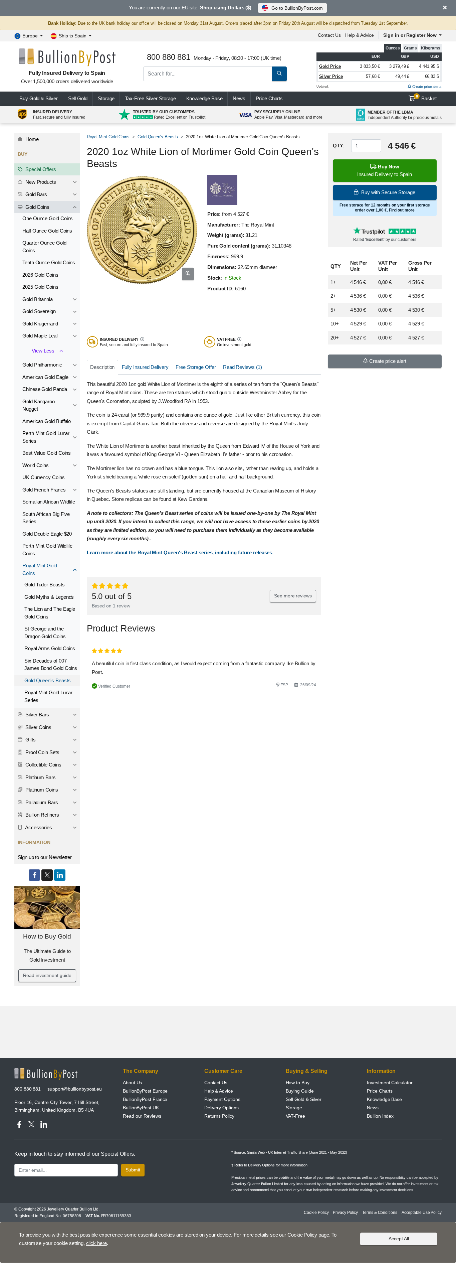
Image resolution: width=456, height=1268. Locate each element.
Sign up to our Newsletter (45, 857)
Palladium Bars (41, 802)
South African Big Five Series (46, 518)
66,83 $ (432, 76)
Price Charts (380, 1091)
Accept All (399, 1238)
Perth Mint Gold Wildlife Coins (47, 549)
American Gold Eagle (45, 377)
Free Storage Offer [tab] (196, 367)
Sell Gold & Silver (304, 1099)
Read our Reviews (142, 1116)
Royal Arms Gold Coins (49, 648)
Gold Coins (36, 207)
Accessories (38, 827)
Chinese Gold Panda (44, 389)
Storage (106, 98)
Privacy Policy (345, 1212)
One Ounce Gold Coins (47, 218)
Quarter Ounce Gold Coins (44, 246)
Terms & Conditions (379, 1212)
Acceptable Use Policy (422, 1212)
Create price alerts (426, 87)
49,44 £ (402, 76)
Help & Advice (359, 35)
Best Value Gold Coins (46, 453)
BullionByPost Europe (145, 1091)
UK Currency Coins (43, 477)
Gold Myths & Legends (49, 597)
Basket (426, 98)
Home (31, 139)
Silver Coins (37, 727)
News (239, 98)
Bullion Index (380, 1116)
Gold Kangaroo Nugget (38, 405)
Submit (133, 1169)
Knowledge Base (204, 98)
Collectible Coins (42, 764)
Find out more (402, 210)
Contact (329, 35)
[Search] (279, 73)
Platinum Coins (41, 790)
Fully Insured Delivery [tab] (145, 367)
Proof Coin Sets (41, 752)
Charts (269, 98)
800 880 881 (27, 1089)
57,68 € (373, 76)
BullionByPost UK (141, 1107)
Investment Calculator (389, 1082)
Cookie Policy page (308, 1235)
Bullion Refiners (41, 815)
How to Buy (297, 1082)
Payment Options (222, 1099)
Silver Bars (36, 714)
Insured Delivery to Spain (384, 170)
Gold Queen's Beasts (158, 136)
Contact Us (215, 1082)
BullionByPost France (145, 1099)
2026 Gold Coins (40, 275)
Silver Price (331, 76)
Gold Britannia (37, 299)
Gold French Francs (44, 489)
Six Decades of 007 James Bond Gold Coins (50, 664)
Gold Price (330, 66)
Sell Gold (77, 98)
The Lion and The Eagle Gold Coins (49, 612)
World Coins (35, 465)
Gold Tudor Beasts (44, 584)
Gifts (30, 739)
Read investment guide (47, 975)
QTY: (339, 145)
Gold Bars (35, 194)
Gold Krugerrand (40, 323)
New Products (40, 182)
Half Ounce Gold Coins (47, 231)
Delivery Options (221, 1107)
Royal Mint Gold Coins (108, 136)
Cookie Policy (316, 1212)
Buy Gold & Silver (38, 98)
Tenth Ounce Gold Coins (48, 262)
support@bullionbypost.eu (74, 1089)
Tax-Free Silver (150, 98)
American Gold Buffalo (46, 421)
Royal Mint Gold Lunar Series (48, 696)
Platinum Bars (40, 777)
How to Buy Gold (47, 936)
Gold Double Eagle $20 (47, 534)
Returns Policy (219, 1116)
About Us (132, 1082)
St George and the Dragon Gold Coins (45, 632)
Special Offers (40, 169)
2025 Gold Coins (40, 287)
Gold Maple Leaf (40, 335)
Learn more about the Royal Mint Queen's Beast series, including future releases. (180, 552)
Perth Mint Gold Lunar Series (45, 437)
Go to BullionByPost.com (297, 8)
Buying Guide (300, 1091)
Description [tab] (102, 367)
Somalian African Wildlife (48, 502)
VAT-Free (295, 1116)
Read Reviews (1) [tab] (242, 367)
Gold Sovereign (39, 311)
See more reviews (293, 595)
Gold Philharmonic (42, 365)
